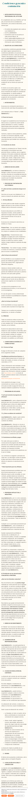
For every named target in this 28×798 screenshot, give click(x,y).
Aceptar (4, 795)
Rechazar (11, 795)
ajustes (11, 793)
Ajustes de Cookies (19, 795)
